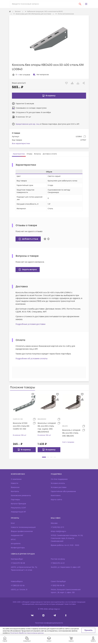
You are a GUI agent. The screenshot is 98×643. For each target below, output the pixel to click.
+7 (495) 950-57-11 (57, 527)
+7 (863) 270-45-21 (58, 563)
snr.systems (15, 543)
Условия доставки (58, 487)
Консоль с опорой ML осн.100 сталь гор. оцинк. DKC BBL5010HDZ (47, 427)
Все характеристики (21, 143)
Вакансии (15, 487)
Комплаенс (56, 495)
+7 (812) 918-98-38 (57, 585)
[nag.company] (32, 615)
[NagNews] (54, 615)
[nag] (65, 615)
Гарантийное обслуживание (63, 491)
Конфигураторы (18, 548)
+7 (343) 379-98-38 (18, 563)
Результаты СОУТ (18, 508)
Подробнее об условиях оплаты (31, 358)
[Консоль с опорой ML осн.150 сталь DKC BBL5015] (73, 403)
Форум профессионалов (22, 531)
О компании (16, 479)
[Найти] (80, 4)
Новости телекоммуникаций (23, 527)
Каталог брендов (18, 504)
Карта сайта (56, 499)
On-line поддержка (59, 479)
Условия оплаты (58, 483)
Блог (13, 523)
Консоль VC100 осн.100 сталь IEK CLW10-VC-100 (21, 426)
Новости (14, 483)
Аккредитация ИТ (18, 512)
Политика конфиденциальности (49, 623)
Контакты (15, 491)
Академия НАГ (17, 535)
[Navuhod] (43, 615)
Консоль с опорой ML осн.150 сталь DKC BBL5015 (71, 433)
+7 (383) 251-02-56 (17, 585)
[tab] (19, 154)
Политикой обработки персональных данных (27, 633)
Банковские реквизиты (21, 495)
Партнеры (15, 499)
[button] (49, 39)
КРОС (13, 539)
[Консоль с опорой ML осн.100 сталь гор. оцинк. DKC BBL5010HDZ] (49, 403)
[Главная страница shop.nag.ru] (10, 12)
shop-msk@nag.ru (58, 531)
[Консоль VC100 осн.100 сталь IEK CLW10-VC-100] (24, 403)
